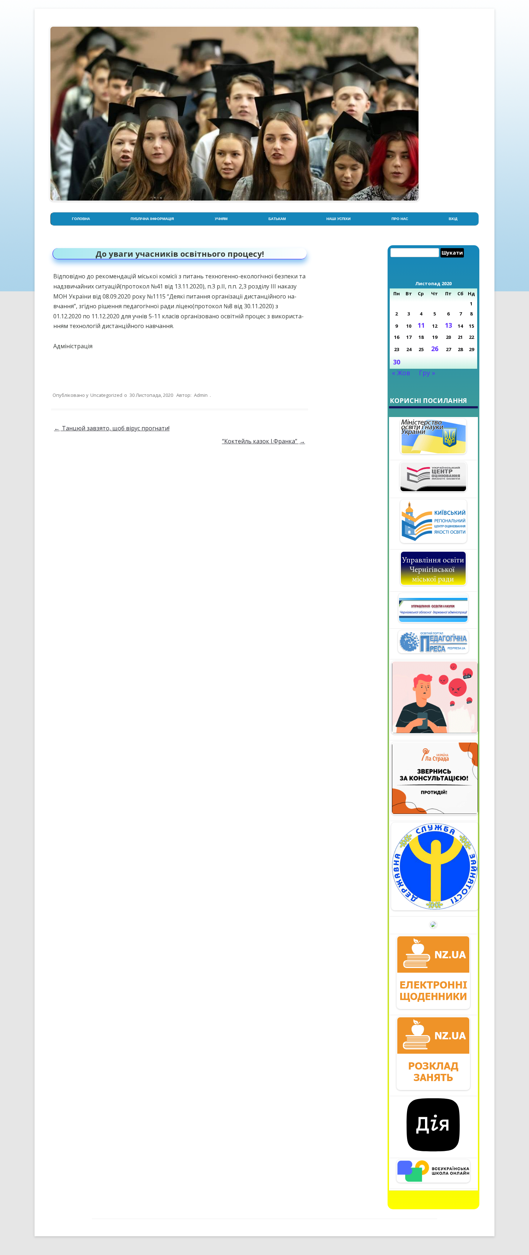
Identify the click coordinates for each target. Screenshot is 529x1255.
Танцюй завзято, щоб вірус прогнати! (111, 428)
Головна (81, 219)
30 (396, 362)
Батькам (277, 219)
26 (434, 348)
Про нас (400, 219)
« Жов (401, 372)
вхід (453, 219)
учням (221, 219)
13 (448, 325)
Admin (201, 395)
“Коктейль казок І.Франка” (263, 441)
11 (421, 325)
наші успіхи (338, 219)
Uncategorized (106, 395)
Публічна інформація (152, 219)
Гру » (427, 372)
